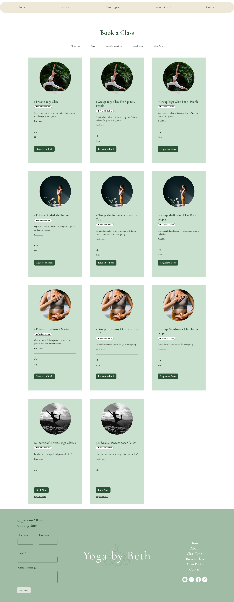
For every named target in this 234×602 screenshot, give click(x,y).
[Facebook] (198, 579)
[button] (44, 149)
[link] (75, 46)
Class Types (195, 553)
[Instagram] (191, 579)
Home (194, 543)
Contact (195, 569)
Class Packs (195, 564)
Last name (45, 535)
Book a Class (195, 559)
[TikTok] (204, 579)
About (195, 548)
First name (23, 535)
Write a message (27, 567)
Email (21, 553)
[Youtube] (185, 579)
